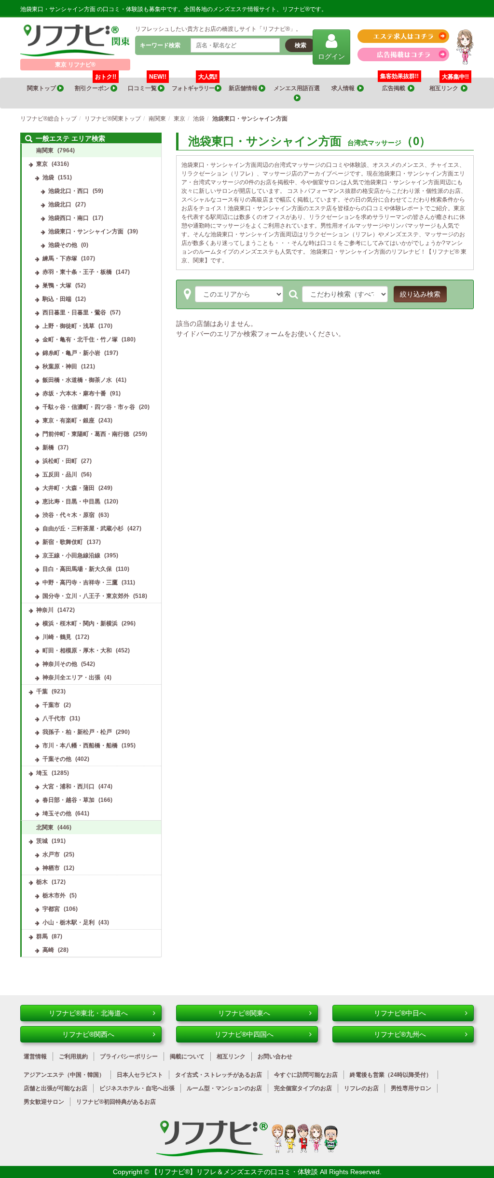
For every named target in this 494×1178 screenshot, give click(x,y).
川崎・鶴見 (56, 637)
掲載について (187, 1056)
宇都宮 (51, 909)
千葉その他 (56, 759)
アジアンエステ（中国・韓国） (64, 1074)
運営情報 (35, 1056)
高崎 (48, 950)
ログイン (331, 56)
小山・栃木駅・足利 (68, 922)
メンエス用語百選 (297, 88)
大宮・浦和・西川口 (68, 786)
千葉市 (51, 705)
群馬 (42, 936)
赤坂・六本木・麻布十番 (74, 393)
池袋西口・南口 (68, 218)
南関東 (45, 150)
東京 (42, 164)
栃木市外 (54, 895)
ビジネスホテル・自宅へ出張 (137, 1088)
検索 (300, 45)
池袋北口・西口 (68, 191)
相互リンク (449, 85)
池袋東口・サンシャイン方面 (86, 231)
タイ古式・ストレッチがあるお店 (218, 1074)
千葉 (42, 691)
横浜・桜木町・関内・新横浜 (80, 623)
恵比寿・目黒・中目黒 (71, 501)
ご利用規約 (73, 1056)
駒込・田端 (56, 299)
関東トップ (42, 88)
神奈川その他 (59, 664)
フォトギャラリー (194, 85)
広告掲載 (395, 88)
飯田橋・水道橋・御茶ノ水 (77, 380)
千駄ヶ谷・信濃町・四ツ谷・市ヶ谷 (88, 407)
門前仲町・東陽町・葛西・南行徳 (85, 434)
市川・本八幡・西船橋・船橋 (80, 745)
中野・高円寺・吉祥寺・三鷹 (80, 582)
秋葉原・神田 (59, 366)
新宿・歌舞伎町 (62, 542)
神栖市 (51, 868)
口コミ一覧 (147, 85)
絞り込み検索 (420, 294)
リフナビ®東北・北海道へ (88, 1013)
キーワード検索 (160, 45)
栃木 (42, 882)
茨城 (42, 841)
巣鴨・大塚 (56, 285)
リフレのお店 (361, 1088)
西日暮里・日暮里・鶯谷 (74, 312)
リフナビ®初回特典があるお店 (116, 1101)
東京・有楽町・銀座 (68, 420)
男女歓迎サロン (44, 1101)
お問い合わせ (275, 1056)
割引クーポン (95, 85)
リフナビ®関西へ (88, 1034)
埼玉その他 (56, 813)
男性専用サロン (411, 1088)
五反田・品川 (59, 474)
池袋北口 (59, 204)
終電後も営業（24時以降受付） (391, 1074)
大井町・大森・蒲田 (68, 488)
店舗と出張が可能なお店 (55, 1088)
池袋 (48, 177)
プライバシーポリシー (129, 1056)
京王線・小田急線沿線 (71, 555)
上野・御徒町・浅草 (68, 326)
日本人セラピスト (140, 1074)
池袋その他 (62, 245)
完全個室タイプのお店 (303, 1088)
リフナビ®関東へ (244, 1013)
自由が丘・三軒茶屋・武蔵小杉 (83, 528)
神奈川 (45, 610)
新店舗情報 (244, 88)
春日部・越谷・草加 (68, 800)
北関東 (45, 827)
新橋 (48, 447)
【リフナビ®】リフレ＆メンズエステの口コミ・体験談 (235, 1172)
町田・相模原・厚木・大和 (77, 650)
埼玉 (42, 773)
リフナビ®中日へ (400, 1013)
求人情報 (344, 88)
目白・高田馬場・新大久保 (77, 569)
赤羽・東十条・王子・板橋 (77, 272)
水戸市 (51, 854)
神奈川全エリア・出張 (71, 677)
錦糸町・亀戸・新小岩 (71, 353)
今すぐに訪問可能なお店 (306, 1074)
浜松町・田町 (59, 461)
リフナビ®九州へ (400, 1034)
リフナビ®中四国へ (244, 1034)
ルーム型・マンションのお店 (224, 1088)
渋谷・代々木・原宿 (68, 515)
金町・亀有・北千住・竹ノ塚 (80, 339)
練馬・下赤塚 (59, 258)
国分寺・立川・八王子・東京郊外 (85, 596)
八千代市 (54, 718)
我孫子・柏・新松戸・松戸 (77, 732)
